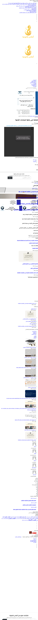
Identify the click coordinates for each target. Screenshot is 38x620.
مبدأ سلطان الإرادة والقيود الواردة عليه (28, 198)
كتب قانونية (34, 85)
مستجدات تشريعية (33, 82)
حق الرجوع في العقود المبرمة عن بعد (28, 192)
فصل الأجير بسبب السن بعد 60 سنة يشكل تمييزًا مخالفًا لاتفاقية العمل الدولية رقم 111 (22, 3)
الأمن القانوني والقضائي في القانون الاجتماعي (26, 210)
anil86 (35, 453)
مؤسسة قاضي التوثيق (32, 387)
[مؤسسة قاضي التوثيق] (30, 386)
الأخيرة (35, 336)
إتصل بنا (34, 86)
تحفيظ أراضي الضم (33, 11)
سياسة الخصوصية (33, 540)
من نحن (34, 539)
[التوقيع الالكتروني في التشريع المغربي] (28, 261)
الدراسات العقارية (22, 516)
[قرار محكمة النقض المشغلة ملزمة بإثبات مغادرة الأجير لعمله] (30, 418)
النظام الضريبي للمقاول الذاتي (31, 10)
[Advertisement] (19, 72)
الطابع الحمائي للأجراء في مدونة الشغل (28, 204)
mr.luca (35, 460)
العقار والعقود (7, 516)
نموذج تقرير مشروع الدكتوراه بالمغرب (29, 347)
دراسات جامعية (33, 81)
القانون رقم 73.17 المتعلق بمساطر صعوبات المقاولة (27, 7)
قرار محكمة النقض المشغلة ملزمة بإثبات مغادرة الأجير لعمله (25, 420)
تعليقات (35, 337)
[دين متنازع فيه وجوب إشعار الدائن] (30, 428)
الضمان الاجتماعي (13, 516)
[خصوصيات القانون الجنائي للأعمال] (30, 356)
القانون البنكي (26, 518)
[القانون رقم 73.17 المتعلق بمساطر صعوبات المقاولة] (30, 438)
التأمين (31, 516)
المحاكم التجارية (5, 518)
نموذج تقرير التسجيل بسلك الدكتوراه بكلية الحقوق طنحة (26, 367)
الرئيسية (36, 116)
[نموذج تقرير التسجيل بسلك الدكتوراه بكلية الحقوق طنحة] (30, 366)
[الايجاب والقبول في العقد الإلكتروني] (30, 376)
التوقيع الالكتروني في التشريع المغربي (30, 9)
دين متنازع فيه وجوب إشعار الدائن (30, 6)
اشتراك (10, 177)
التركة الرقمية (33, 8)
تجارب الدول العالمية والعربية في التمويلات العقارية (27, 12)
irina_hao (34, 474)
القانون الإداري (31, 518)
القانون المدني (12, 518)
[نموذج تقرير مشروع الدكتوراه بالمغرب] (30, 346)
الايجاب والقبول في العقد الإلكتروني (29, 377)
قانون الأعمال (32, 520)
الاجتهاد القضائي (33, 84)
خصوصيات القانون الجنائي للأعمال (30, 357)
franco (35, 446)
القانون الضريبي (17, 518)
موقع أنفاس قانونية (18, 536)
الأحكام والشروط (33, 541)
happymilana (34, 467)
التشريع (35, 83)
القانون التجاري (22, 518)
